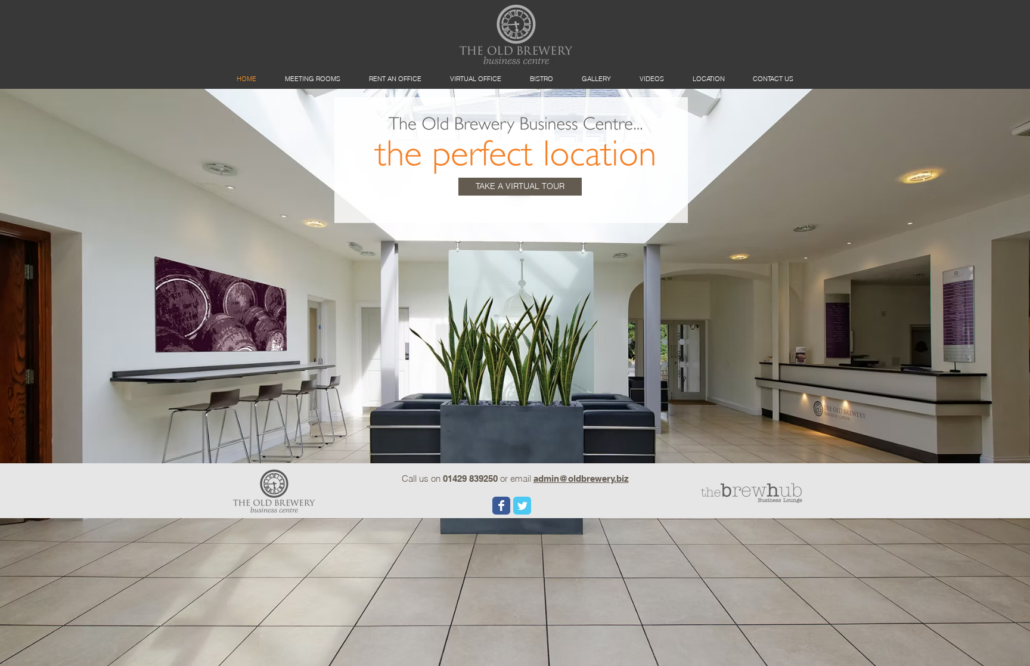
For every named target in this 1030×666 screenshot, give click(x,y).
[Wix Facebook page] (501, 506)
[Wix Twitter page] (522, 506)
